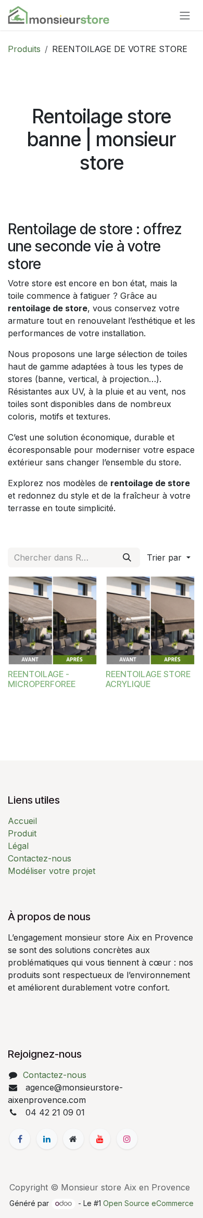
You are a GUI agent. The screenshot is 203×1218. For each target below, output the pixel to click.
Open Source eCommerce (148, 1203)
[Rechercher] (127, 557)
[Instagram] (127, 1138)
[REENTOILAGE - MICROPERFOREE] (52, 620)
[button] (168, 557)
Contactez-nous (39, 858)
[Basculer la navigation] (184, 15)
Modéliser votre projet (51, 871)
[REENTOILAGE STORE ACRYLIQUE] (150, 620)
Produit (22, 833)
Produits (24, 49)
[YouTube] (100, 1138)
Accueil (22, 821)
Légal (18, 846)
